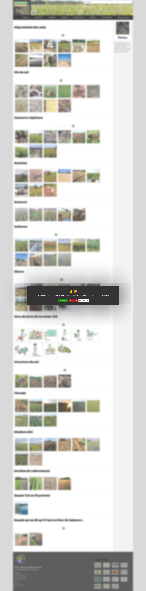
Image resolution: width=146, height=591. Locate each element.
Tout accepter (63, 300)
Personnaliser (83, 300)
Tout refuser (73, 300)
